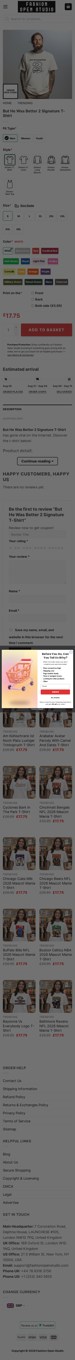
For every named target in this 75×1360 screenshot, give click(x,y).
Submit (55, 692)
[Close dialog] (70, 652)
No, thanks (55, 697)
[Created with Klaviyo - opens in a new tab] (37, 709)
